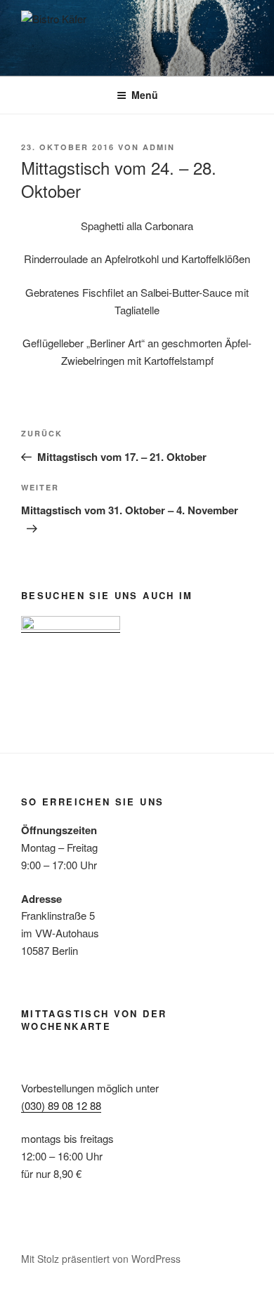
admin (159, 147)
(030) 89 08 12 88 (61, 1105)
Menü (144, 95)
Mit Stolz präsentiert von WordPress (101, 1259)
